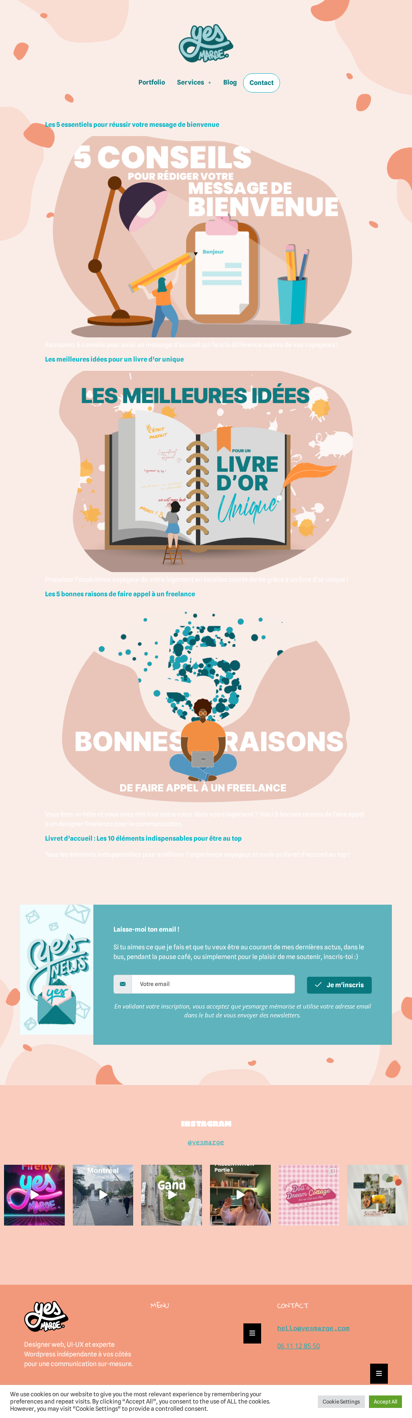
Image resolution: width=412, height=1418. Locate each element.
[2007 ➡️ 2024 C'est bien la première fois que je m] (240, 1195)
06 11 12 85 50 (298, 1346)
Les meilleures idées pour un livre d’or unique (114, 359)
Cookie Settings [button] (341, 1401)
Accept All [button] (385, 1401)
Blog (230, 82)
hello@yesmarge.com (313, 1328)
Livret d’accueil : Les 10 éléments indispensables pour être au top (143, 838)
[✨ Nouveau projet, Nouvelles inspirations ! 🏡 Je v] (377, 1195)
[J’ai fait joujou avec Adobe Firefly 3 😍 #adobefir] (34, 1195)
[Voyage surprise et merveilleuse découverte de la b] (171, 1195)
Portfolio (151, 82)
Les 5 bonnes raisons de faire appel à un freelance (120, 594)
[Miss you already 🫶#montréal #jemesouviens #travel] (103, 1195)
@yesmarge (206, 1142)
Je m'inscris (344, 985)
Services (190, 82)
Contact (261, 83)
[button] (194, 82)
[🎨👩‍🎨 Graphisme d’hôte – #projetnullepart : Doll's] (309, 1195)
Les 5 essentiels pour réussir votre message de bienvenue (132, 124)
